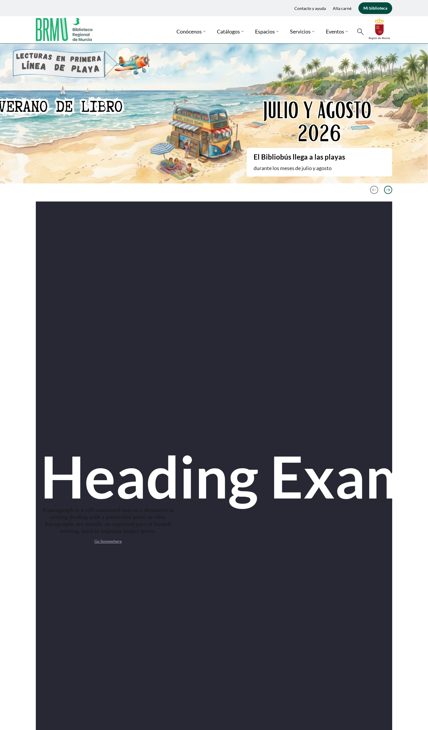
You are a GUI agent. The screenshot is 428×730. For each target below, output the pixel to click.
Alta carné (342, 8)
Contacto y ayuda (310, 8)
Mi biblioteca (375, 8)
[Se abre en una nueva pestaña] (379, 28)
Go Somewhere (108, 541)
